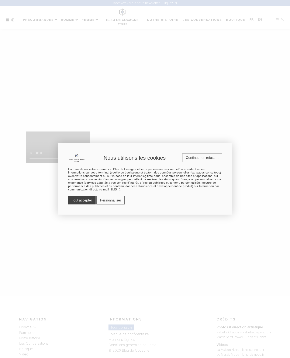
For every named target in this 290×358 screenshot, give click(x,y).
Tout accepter (82, 200)
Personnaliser (110, 200)
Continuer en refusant (202, 157)
